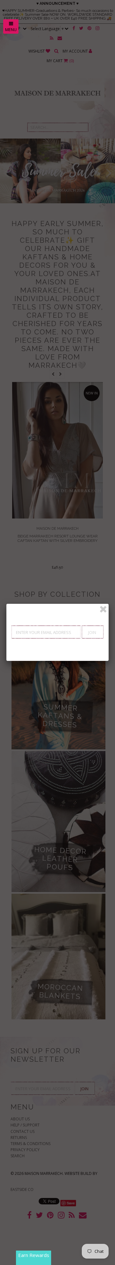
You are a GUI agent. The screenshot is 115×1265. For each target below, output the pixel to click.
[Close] (103, 609)
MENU (11, 29)
